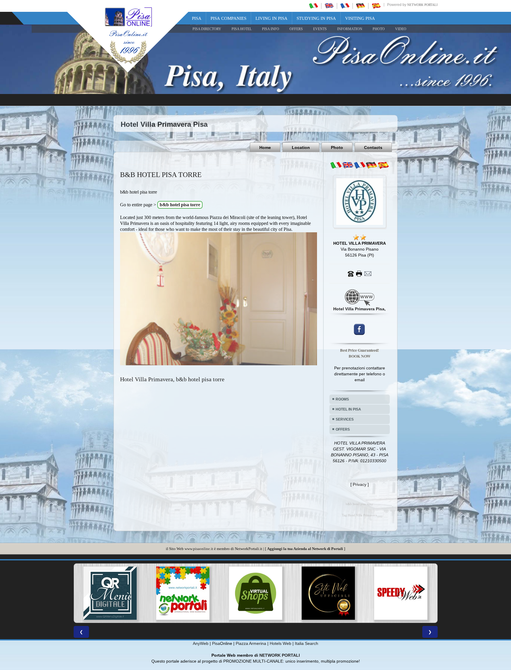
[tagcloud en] (348, 165)
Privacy (359, 484)
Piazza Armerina (251, 643)
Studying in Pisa (316, 18)
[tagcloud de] (371, 165)
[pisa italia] (313, 5)
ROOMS (342, 399)
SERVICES (345, 419)
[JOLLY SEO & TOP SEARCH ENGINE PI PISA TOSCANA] (80, 593)
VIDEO (400, 29)
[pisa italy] (329, 5)
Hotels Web (280, 643)
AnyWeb (200, 643)
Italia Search (306, 643)
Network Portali (422, 5)
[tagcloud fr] (360, 165)
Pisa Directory (207, 29)
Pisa (196, 18)
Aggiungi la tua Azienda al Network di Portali (305, 548)
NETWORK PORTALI (279, 655)
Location (301, 147)
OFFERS (296, 29)
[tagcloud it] (336, 165)
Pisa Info (270, 29)
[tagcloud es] (383, 165)
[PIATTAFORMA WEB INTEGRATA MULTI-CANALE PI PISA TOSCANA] (153, 593)
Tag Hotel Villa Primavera (359, 515)
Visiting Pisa (360, 18)
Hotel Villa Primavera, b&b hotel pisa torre (172, 379)
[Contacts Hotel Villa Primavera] (359, 273)
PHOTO (379, 29)
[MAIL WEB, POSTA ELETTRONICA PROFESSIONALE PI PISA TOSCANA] (226, 593)
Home (265, 147)
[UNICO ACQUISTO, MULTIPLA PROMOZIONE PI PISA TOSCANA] (371, 593)
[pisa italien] (360, 5)
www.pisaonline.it (199, 548)
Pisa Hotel (242, 29)
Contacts (373, 147)
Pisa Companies (228, 18)
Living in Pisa (271, 18)
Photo (337, 147)
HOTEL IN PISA (348, 409)
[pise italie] (345, 5)
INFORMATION (349, 29)
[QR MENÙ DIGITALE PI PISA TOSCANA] (298, 593)
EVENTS (320, 29)
